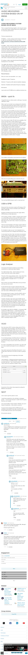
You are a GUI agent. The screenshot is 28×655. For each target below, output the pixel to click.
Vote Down (5, 433)
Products (2, 638)
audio (5, 572)
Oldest (10, 421)
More (4, 7)
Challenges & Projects (5, 635)
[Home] (5, 4)
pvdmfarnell (7, 423)
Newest (17, 421)
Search (16, 4)
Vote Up (4, 433)
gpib (4, 574)
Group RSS (14, 614)
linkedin (17, 623)
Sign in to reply (9, 418)
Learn (2, 630)
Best (14, 421)
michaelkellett (7, 19)
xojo (4, 578)
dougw (5, 522)
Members (2, 627)
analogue (5, 576)
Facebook (10, 623)
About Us (2, 644)
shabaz (5, 532)
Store (2, 641)
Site (14, 4)
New (26, 8)
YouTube (24, 623)
